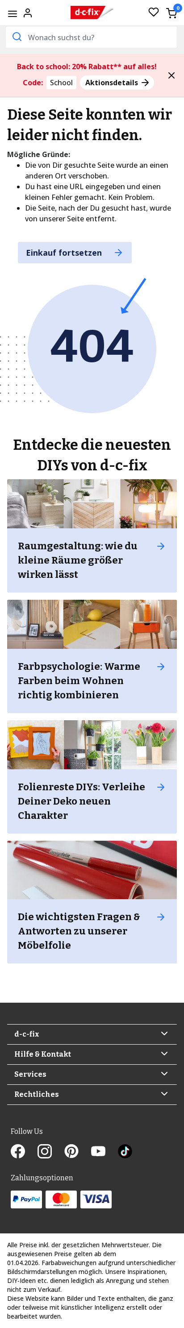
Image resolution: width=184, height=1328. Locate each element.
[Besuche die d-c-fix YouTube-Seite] (104, 1152)
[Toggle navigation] (12, 14)
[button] (171, 75)
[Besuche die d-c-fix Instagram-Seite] (51, 1152)
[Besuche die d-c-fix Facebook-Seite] (24, 1152)
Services (30, 1074)
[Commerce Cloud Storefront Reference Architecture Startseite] (92, 12)
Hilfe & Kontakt (42, 1054)
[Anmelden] (27, 12)
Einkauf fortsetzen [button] (65, 252)
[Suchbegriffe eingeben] (16, 36)
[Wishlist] (153, 12)
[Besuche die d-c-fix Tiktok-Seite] (125, 1152)
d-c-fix (26, 1034)
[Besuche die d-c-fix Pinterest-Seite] (77, 1152)
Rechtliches (36, 1094)
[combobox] (91, 37)
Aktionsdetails (112, 82)
